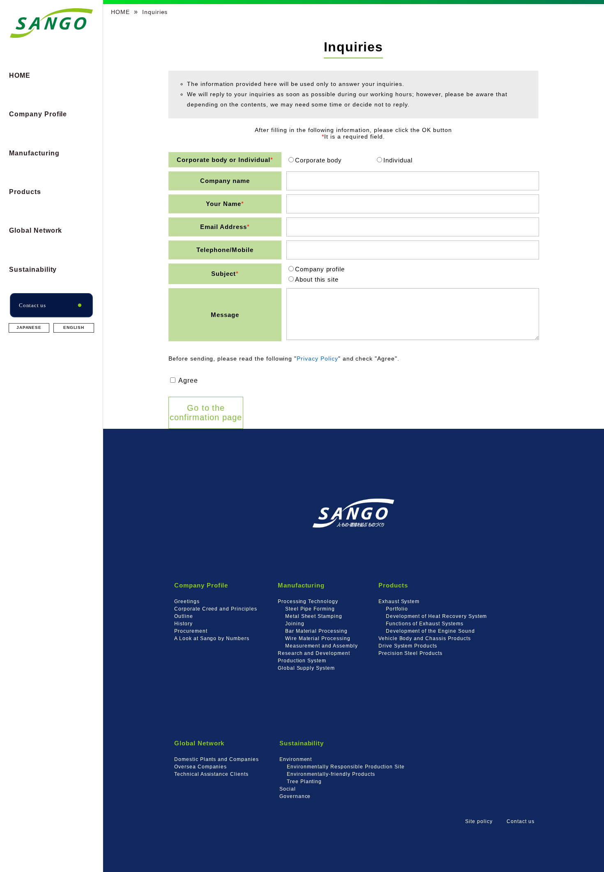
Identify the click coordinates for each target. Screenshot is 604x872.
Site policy (479, 821)
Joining (294, 623)
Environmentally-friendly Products (331, 774)
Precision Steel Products (410, 653)
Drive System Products (407, 645)
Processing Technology (308, 601)
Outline (183, 616)
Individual (398, 160)
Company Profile (38, 114)
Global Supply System (306, 668)
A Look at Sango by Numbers (211, 638)
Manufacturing (34, 153)
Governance (295, 796)
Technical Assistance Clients (211, 774)
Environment (295, 759)
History (183, 623)
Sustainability (33, 269)
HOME (19, 75)
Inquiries (155, 12)
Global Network (35, 230)
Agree (187, 380)
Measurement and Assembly (321, 645)
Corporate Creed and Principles (215, 608)
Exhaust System (399, 601)
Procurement (190, 631)
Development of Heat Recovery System (436, 616)
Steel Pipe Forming (310, 608)
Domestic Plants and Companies (216, 759)
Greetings (187, 601)
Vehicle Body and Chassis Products (424, 638)
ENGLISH (74, 327)
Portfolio (397, 608)
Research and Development (314, 653)
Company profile (320, 269)
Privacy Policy (317, 358)
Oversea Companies (200, 766)
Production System (302, 660)
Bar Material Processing (316, 631)
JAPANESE (29, 327)
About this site (317, 279)
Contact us (521, 821)
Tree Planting (304, 781)
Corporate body (318, 160)
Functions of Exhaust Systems (424, 623)
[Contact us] (51, 315)
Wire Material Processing (317, 638)
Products (25, 191)
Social (287, 788)
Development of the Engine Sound (430, 631)
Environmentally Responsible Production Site (346, 766)
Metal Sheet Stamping (313, 616)
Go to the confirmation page (206, 412)
